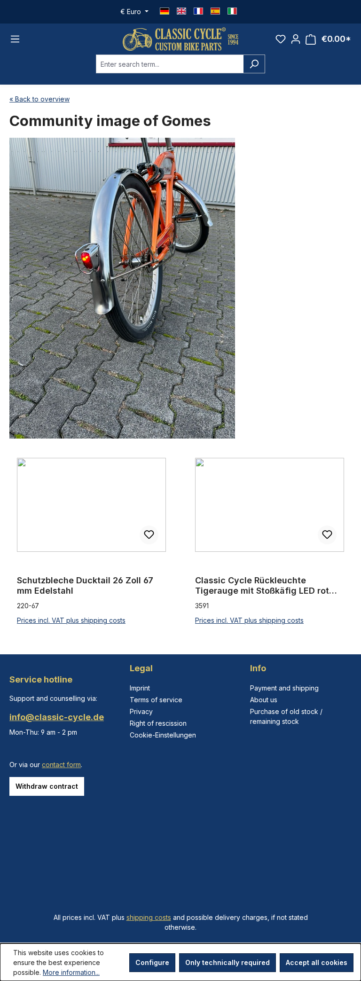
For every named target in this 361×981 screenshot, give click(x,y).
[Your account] (295, 39)
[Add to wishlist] (149, 535)
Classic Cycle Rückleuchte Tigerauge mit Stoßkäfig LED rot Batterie (262, 585)
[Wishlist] (280, 39)
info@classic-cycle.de (56, 717)
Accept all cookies (316, 962)
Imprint (140, 688)
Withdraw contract (47, 786)
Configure (152, 962)
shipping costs (148, 917)
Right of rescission (158, 723)
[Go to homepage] (180, 39)
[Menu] (15, 39)
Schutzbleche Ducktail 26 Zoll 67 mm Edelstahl (85, 585)
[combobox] (169, 64)
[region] (180, 541)
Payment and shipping (284, 688)
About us (263, 700)
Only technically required (227, 962)
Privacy (141, 711)
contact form (61, 765)
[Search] (254, 64)
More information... (71, 972)
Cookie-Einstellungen (163, 735)
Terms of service (156, 700)
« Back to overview (39, 99)
